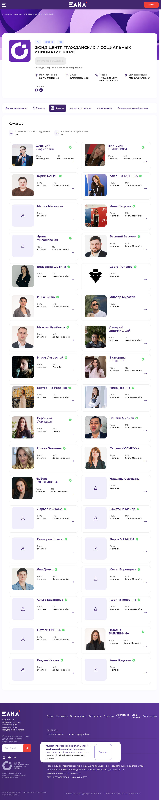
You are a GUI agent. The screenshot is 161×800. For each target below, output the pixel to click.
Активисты (95, 716)
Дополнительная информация (133, 108)
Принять (103, 752)
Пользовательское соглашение (121, 793)
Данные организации (16, 108)
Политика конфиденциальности (81, 793)
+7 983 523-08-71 (108, 78)
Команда (57, 108)
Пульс (50, 716)
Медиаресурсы (104, 108)
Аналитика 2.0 (122, 716)
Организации (16, 14)
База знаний (135, 716)
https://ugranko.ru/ (139, 78)
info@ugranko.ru (79, 78)
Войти (151, 5)
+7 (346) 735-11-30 (55, 734)
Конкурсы (62, 716)
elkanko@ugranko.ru (79, 734)
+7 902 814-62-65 (108, 80)
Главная (5, 14)
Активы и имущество (80, 108)
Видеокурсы (150, 716)
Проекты (39, 108)
